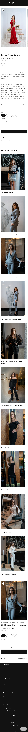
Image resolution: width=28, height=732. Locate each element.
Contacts (5, 672)
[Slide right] (17, 50)
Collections (5, 674)
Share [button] (4, 658)
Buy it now (14, 131)
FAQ (4, 688)
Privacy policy (21, 731)
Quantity (3, 118)
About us (5, 670)
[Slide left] (10, 50)
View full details (21, 658)
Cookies (5, 698)
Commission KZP (7, 700)
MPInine (8, 731)
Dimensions (6, 686)
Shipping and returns (8, 684)
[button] (3, 3)
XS (3, 115)
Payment (5, 682)
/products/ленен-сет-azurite (8, 622)
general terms (6, 696)
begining (5, 668)
